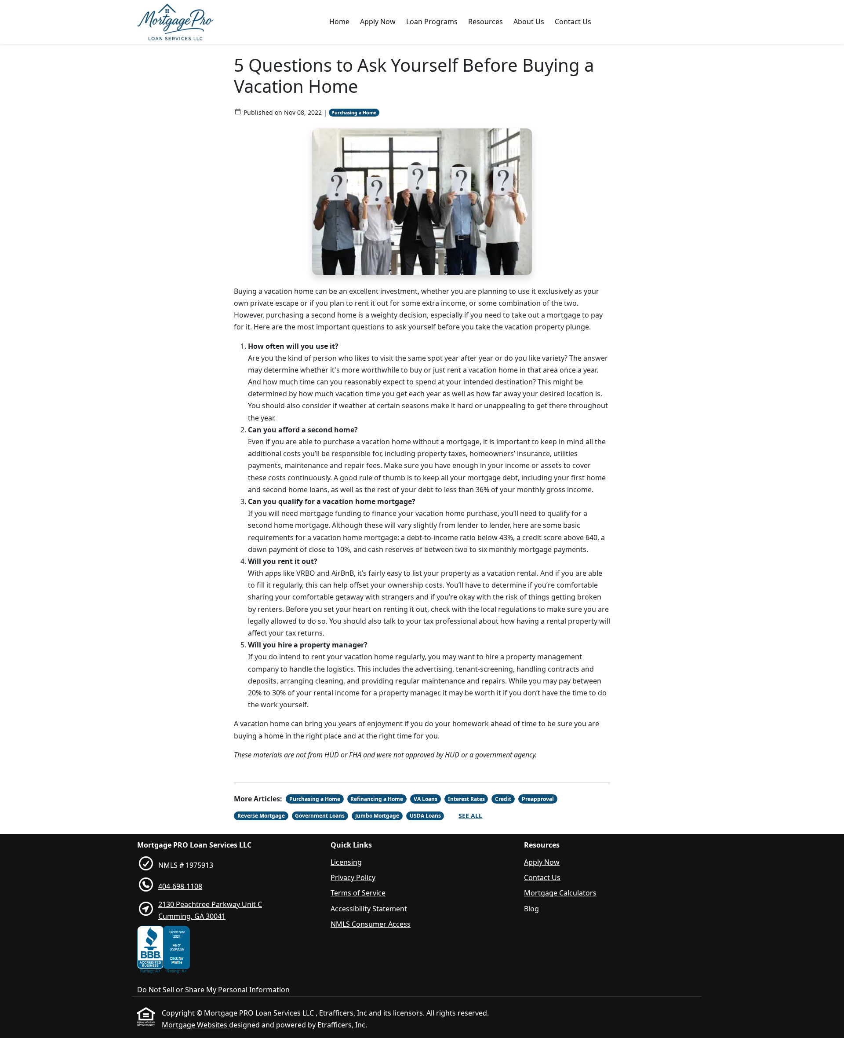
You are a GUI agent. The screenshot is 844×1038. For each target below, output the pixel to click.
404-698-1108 (180, 886)
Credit (503, 799)
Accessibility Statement (369, 909)
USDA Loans (425, 815)
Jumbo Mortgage (377, 815)
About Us (528, 21)
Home (339, 21)
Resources (485, 21)
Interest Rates (466, 799)
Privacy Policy (353, 877)
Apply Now (378, 21)
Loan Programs (432, 21)
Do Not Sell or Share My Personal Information (213, 989)
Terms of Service (358, 893)
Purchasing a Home (353, 113)
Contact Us (573, 21)
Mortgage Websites (195, 1025)
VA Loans (425, 799)
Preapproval (538, 799)
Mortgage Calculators (560, 893)
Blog (531, 909)
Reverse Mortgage (261, 815)
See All (470, 815)
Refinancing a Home (376, 799)
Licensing (346, 862)
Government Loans (320, 815)
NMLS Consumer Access (371, 924)
